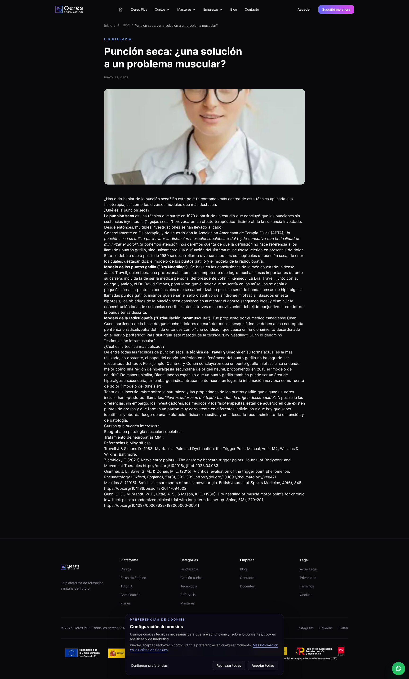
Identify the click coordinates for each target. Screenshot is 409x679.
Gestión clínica (191, 578)
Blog (233, 9)
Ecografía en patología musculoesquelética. (143, 431)
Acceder (304, 9)
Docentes (247, 586)
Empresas (210, 9)
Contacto (252, 9)
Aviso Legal (308, 569)
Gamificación (130, 595)
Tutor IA (126, 586)
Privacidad (308, 578)
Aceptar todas (263, 665)
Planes (125, 603)
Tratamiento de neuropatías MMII (133, 437)
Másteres (184, 9)
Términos (307, 586)
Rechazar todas (229, 665)
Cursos (160, 9)
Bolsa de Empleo (133, 578)
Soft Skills (188, 595)
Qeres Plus (139, 9)
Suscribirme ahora (336, 9)
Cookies (306, 595)
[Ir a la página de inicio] (120, 9)
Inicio (108, 25)
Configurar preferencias (149, 665)
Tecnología (188, 586)
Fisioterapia (189, 569)
